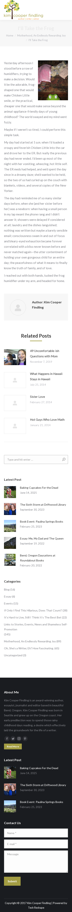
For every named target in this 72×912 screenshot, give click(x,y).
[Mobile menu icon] (65, 10)
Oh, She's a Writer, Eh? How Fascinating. (29, 648)
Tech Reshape (36, 907)
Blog (7, 589)
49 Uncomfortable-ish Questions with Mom (44, 353)
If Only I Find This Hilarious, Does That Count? (33, 610)
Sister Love (37, 396)
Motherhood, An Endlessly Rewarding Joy (30, 641)
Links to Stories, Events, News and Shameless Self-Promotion (35, 627)
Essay (7, 596)
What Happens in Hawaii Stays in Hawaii (46, 376)
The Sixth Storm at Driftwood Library (43, 504)
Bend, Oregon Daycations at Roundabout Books (37, 558)
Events (8, 603)
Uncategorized (13, 655)
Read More (13, 746)
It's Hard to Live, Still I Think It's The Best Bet (32, 617)
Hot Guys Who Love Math (47, 419)
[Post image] (15, 357)
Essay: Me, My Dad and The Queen (42, 538)
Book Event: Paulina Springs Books (41, 521)
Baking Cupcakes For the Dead (39, 487)
